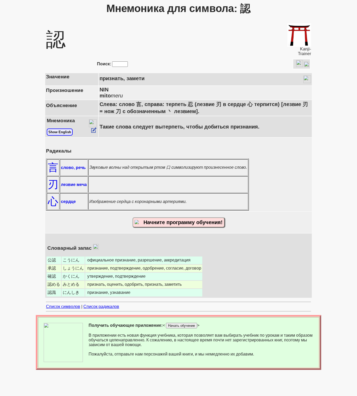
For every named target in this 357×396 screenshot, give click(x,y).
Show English (59, 132)
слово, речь (73, 167)
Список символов (63, 306)
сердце (68, 201)
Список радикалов (101, 306)
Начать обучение (181, 326)
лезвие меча (74, 184)
